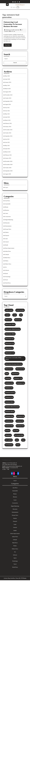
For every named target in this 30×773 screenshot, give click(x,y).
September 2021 (8, 136)
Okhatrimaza (8, 435)
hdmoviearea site (20, 368)
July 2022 (7, 107)
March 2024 (8, 88)
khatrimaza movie (9, 402)
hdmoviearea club (9, 343)
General (7, 241)
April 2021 (7, 148)
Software (7, 270)
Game (6, 238)
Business (7, 210)
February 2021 (8, 155)
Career (6, 213)
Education (7, 222)
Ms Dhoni (7, 430)
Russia (23, 440)
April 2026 (7, 79)
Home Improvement (9, 248)
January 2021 (8, 158)
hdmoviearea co (9, 348)
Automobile (7, 203)
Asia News (7, 200)
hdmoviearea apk (9, 338)
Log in (6, 187)
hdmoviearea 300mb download (12, 329)
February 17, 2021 (10, 29)
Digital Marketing (9, 219)
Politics (6, 260)
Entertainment (8, 226)
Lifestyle (7, 254)
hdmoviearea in (9, 368)
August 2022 (8, 104)
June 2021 (7, 142)
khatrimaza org (20, 416)
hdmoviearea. (18, 319)
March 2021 (8, 151)
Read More (8, 45)
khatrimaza (8, 378)
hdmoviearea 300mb (10, 324)
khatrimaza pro (19, 421)
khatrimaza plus (9, 421)
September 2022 (8, 101)
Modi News (7, 257)
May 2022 (7, 113)
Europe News (8, 229)
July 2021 (7, 139)
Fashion (7, 232)
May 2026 (7, 76)
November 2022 (8, 95)
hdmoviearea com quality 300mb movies (13, 358)
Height (6, 373)
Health (6, 245)
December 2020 (8, 161)
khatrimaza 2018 (9, 383)
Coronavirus (8, 216)
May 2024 (7, 85)
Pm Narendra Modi (18, 435)
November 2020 (8, 164)
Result (16, 440)
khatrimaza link (9, 397)
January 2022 (8, 126)
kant (18, 29)
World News (8, 283)
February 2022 (8, 123)
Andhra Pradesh (9, 310)
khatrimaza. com (18, 378)
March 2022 (8, 120)
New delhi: (16, 430)
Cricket (14, 315)
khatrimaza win (20, 425)
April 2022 (7, 117)
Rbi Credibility (8, 440)
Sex (6, 267)
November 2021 (8, 129)
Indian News (8, 251)
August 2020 (8, 174)
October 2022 (8, 98)
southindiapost (20, 4)
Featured (7, 235)
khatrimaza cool (20, 383)
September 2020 (8, 170)
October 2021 (8, 132)
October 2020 (8, 167)
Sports (6, 273)
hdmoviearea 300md (10, 334)
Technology (7, 276)
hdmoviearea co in (9, 353)
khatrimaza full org (10, 392)
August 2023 (8, 91)
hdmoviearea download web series (13, 364)
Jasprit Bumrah (15, 373)
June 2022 (7, 110)
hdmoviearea (8, 319)
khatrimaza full (9, 387)
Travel (6, 279)
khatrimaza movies (9, 411)
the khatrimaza (9, 444)
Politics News (8, 264)
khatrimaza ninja (9, 416)
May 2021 (7, 145)
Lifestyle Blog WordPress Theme (11, 578)
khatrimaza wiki (9, 425)
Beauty (6, 207)
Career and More (20, 310)
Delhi (21, 315)
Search (14, 7)
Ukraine (18, 444)
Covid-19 (7, 315)
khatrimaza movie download (12, 406)
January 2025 (8, 82)
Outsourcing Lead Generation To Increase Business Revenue (13, 24)
